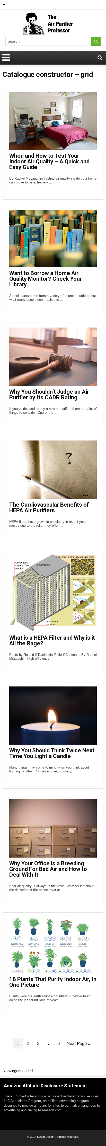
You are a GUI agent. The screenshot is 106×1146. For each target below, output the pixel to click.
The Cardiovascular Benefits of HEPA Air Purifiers (49, 507)
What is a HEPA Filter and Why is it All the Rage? (52, 640)
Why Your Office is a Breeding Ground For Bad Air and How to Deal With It (48, 869)
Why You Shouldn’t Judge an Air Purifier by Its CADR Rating (49, 395)
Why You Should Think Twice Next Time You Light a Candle (51, 753)
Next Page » (78, 1043)
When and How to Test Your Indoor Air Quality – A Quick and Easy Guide (49, 161)
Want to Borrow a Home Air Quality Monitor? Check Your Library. (45, 279)
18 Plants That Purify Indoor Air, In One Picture (52, 982)
